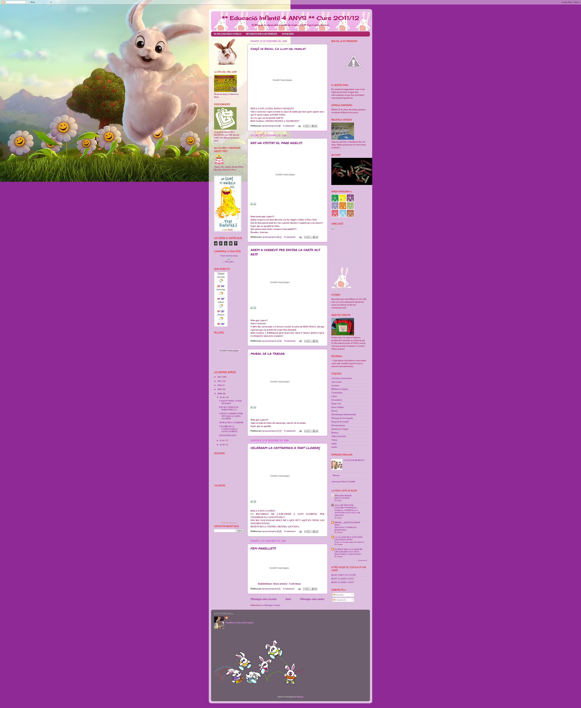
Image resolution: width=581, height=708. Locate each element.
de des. (223, 397)
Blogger (300, 696)
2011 (219, 381)
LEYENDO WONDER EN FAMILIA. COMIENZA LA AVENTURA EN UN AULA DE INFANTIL (347, 511)
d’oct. (222, 440)
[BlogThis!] (307, 126)
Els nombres (336, 399)
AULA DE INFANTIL (344, 505)
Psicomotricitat (338, 425)
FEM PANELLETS (263, 548)
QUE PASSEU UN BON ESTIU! (348, 554)
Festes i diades (337, 407)
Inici (288, 599)
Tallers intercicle (338, 436)
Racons (336, 475)
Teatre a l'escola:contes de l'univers (349, 542)
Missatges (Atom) (272, 605)
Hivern (334, 410)
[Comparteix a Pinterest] (315, 126)
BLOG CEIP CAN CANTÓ (343, 575)
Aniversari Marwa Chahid (343, 481)
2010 (219, 385)
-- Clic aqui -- (229, 261)
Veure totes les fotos (229, 255)
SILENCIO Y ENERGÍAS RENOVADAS (345, 528)
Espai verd (336, 403)
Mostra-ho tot (362, 560)
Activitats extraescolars (341, 378)
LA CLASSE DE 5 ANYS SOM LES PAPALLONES (348, 538)
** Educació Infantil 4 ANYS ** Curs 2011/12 (290, 18)
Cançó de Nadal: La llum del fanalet (278, 49)
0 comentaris (288, 125)
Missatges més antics (312, 599)
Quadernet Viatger (339, 428)
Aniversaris (336, 381)
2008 (219, 393)
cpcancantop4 (268, 125)
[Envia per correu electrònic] (304, 126)
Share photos (280, 584)
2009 (219, 389)
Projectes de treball (340, 421)
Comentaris (340, 599)
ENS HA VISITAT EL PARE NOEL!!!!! (276, 143)
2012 (219, 376)
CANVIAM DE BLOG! (354, 460)
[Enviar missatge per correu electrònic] (299, 125)
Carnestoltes (337, 392)
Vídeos (334, 439)
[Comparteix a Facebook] (313, 126)
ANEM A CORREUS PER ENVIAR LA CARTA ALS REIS (231, 416)
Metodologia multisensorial (343, 414)
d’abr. (223, 444)
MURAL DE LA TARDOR (268, 353)
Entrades (339, 594)
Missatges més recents (263, 599)
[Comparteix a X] (310, 126)
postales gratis (231, 523)
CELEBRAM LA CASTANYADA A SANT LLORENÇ (285, 448)
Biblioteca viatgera (339, 389)
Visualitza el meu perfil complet (239, 622)
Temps (221, 273)
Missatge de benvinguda (342, 418)
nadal (333, 443)
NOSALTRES (288, 34)
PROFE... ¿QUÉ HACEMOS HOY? (347, 523)
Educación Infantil (343, 495)
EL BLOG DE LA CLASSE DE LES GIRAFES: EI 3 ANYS (348, 550)
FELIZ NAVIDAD (342, 498)
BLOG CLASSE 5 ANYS (342, 578)
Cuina (334, 396)
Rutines (334, 432)
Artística (335, 385)
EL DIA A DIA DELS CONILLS (227, 34)
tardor (334, 447)
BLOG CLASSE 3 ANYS (342, 582)
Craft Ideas (295, 584)
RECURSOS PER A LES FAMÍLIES (261, 34)
